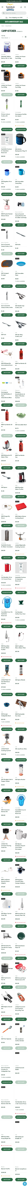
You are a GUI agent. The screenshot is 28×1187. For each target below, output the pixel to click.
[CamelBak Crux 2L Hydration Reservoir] (21, 800)
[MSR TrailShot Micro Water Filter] (21, 636)
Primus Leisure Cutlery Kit (5, 115)
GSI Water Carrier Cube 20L (6, 914)
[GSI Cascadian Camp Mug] (21, 172)
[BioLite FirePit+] (7, 1159)
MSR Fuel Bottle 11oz (19, 456)
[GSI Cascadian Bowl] (21, 415)
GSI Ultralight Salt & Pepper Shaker (7, 780)
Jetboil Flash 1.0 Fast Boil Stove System (5, 681)
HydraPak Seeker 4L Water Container (7, 546)
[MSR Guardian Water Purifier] (21, 478)
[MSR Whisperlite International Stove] (7, 354)
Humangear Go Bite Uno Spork (21, 115)
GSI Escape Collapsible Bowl (6, 715)
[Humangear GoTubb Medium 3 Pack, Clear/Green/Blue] (7, 382)
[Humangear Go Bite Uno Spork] (21, 104)
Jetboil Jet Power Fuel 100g (20, 86)
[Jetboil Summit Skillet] (21, 1058)
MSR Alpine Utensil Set (6, 1007)
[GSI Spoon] (7, 478)
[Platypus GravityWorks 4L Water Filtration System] (21, 382)
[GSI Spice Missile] (21, 670)
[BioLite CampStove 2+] (21, 1159)
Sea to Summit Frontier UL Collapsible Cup (5, 1069)
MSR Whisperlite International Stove (6, 364)
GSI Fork (3, 334)
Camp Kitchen (8, 25)
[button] (25, 7)
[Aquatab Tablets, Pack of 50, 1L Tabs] (7, 47)
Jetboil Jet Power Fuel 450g (6, 86)
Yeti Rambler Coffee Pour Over (20, 613)
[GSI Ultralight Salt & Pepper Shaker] (7, 770)
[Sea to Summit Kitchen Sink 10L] (7, 1092)
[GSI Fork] (7, 325)
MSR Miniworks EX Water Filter (6, 456)
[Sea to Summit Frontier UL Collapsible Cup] (7, 1058)
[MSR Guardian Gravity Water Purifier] (7, 636)
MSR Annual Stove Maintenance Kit (20, 979)
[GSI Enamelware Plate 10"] (21, 936)
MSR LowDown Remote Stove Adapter (5, 881)
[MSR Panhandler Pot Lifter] (21, 704)
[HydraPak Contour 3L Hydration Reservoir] (21, 567)
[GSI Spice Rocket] (21, 770)
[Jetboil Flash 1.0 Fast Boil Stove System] (7, 670)
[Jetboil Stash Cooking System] (7, 739)
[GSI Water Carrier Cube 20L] (7, 904)
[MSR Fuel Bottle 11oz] (21, 445)
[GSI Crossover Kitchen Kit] (7, 800)
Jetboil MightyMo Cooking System (20, 546)
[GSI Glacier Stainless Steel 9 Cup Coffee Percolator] (21, 834)
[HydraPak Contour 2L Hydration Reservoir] (7, 139)
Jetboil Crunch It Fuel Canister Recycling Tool (20, 1008)
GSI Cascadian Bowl (21, 424)
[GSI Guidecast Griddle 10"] (21, 1127)
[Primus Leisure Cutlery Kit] (7, 104)
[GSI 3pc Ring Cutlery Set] (21, 325)
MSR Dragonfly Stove (5, 517)
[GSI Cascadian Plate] (21, 263)
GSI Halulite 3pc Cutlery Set (19, 306)
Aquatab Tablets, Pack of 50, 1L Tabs (6, 57)
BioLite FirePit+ (5, 1169)
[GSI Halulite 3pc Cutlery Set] (21, 296)
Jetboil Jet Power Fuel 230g (20, 57)
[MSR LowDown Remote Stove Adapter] (7, 870)
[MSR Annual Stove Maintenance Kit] (21, 968)
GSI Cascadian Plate (19, 274)
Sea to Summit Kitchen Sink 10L (6, 1102)
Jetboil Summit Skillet (19, 1068)
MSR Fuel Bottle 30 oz (6, 425)
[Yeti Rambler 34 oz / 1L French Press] (7, 567)
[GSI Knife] (21, 235)
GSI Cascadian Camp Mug (19, 182)
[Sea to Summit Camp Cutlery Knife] (7, 296)
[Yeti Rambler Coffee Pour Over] (21, 602)
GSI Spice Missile (20, 680)
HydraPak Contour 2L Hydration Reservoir (6, 150)
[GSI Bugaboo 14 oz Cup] (7, 172)
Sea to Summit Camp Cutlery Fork (6, 245)
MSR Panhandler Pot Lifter (20, 715)
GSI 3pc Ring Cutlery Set (19, 335)
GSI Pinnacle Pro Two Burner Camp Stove (6, 947)
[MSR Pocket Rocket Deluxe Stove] (7, 204)
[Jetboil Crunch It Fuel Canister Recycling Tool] (21, 997)
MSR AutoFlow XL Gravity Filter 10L (20, 914)
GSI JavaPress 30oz (21, 749)
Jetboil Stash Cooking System (6, 749)
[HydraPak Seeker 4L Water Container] (7, 535)
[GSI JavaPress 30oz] (21, 739)
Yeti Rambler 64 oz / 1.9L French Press (20, 1102)
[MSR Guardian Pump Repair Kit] (7, 1127)
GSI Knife (17, 244)
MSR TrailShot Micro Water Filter (20, 647)
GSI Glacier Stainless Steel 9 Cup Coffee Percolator (20, 846)
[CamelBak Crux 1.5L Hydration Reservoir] (7, 602)
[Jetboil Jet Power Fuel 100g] (21, 76)
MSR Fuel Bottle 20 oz (20, 364)
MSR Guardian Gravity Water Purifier (5, 647)
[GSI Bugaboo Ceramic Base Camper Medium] (21, 870)
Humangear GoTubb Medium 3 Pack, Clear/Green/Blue (6, 394)
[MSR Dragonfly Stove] (7, 506)
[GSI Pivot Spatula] (7, 1029)
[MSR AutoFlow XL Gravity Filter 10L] (21, 904)
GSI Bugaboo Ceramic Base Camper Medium (20, 881)
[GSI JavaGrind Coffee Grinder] (21, 1029)
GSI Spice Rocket (20, 779)
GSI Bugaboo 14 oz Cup (6, 182)
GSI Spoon (4, 487)
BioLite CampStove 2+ (20, 1169)
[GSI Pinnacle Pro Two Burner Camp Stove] (7, 936)
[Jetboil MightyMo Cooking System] (21, 535)
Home (2, 25)
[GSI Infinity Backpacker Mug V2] (21, 139)
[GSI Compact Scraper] (7, 263)
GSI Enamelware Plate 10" (20, 946)
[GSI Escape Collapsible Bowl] (7, 704)
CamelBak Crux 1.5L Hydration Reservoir (7, 613)
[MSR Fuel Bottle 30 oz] (7, 415)
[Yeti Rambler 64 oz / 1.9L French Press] (21, 1092)
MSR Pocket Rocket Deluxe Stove (7, 214)
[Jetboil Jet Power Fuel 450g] (7, 75)
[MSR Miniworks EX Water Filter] (7, 445)
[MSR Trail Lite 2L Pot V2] (7, 968)
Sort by (3, 35)
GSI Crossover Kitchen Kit (5, 810)
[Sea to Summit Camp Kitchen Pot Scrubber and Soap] (21, 204)
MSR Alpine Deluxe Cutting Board (20, 517)
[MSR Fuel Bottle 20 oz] (21, 354)
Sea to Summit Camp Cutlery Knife (7, 306)
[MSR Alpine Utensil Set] (7, 997)
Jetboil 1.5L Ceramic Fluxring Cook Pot (6, 845)
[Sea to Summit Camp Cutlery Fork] (7, 235)
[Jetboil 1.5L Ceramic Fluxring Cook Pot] (7, 834)
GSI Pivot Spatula (6, 1039)
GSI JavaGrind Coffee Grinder (19, 1039)
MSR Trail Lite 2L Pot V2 (6, 978)
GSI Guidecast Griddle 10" (19, 1137)
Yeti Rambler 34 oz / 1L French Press (6, 578)
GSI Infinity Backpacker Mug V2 (21, 150)
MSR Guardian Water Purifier (19, 488)
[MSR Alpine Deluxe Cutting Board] (21, 506)
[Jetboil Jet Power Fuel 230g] (21, 47)
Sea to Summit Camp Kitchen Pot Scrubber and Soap (20, 215)
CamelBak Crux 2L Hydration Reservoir (20, 811)
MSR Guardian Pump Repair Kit (5, 1137)
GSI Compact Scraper (5, 274)
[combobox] (14, 13)
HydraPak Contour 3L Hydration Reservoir (20, 579)
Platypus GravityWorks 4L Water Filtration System (20, 395)
